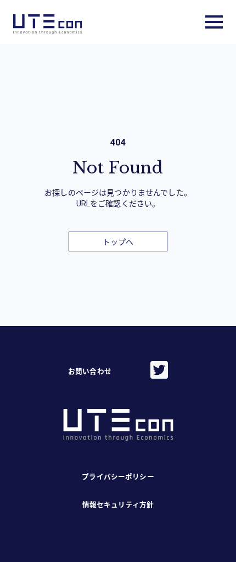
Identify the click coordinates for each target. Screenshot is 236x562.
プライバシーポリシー (118, 477)
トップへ (118, 242)
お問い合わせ (89, 371)
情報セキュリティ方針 (118, 505)
